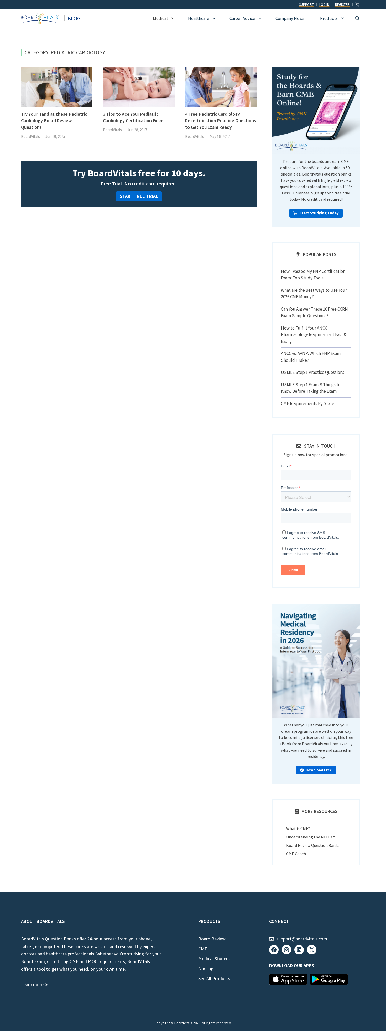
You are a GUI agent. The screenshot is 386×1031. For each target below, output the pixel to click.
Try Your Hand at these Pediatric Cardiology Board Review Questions (54, 120)
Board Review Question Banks (313, 845)
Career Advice (242, 18)
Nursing (205, 968)
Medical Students (215, 958)
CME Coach (296, 853)
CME (202, 949)
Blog (74, 18)
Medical (160, 18)
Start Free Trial (139, 196)
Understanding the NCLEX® (310, 836)
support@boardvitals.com (301, 939)
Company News (289, 18)
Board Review (212, 939)
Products (329, 18)
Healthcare (198, 18)
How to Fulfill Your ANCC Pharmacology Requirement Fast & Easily (314, 334)
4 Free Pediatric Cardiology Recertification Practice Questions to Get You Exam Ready (220, 120)
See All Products (214, 978)
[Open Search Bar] (357, 18)
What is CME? (298, 828)
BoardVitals (30, 136)
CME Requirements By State (307, 403)
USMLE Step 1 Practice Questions (312, 372)
